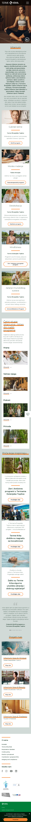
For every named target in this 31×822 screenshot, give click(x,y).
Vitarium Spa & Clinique (14, 658)
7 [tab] (19, 630)
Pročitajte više (15, 500)
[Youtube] (11, 771)
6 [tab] (17, 630)
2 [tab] (11, 630)
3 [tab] (13, 630)
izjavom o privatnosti (17, 816)
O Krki (3, 807)
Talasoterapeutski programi (15, 182)
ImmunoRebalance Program (15, 309)
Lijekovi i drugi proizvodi (8, 809)
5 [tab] (16, 630)
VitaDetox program (15, 224)
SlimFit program (15, 143)
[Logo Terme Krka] (10, 2)
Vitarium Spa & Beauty (14, 687)
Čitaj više (8, 665)
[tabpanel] (15, 617)
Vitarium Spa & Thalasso (15, 716)
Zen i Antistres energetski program (16, 264)
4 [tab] (14, 630)
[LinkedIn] (16, 771)
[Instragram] (6, 771)
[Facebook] (2, 771)
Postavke (15, 819)
